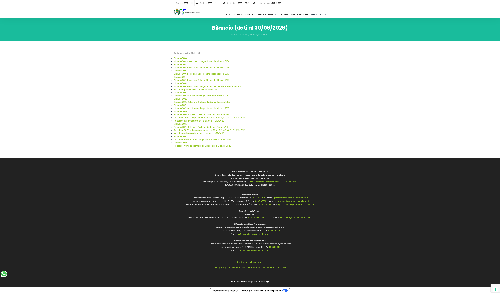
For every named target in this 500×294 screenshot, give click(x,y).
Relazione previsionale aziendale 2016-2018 (195, 89)
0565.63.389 (253, 217)
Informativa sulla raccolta (225, 290)
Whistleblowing (250, 267)
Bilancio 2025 (180, 142)
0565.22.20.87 (243, 3)
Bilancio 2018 (180, 83)
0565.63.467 (266, 217)
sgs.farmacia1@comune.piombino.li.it (290, 197)
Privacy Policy (220, 267)
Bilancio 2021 (180, 105)
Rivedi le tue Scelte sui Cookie (250, 262)
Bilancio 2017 (180, 76)
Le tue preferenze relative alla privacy (261, 290)
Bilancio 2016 (180, 70)
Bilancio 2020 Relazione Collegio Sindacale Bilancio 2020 (202, 102)
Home (229, 14)
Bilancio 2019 (180, 92)
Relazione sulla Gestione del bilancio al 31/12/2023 (199, 133)
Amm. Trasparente (299, 14)
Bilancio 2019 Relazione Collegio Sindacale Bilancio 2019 (201, 95)
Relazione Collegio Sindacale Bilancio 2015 (208, 67)
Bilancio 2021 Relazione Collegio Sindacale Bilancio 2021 (201, 108)
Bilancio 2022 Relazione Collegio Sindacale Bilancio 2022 (202, 114)
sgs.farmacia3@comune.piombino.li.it (296, 204)
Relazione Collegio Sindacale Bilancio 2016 (208, 73)
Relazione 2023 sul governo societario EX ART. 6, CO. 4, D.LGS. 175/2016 (209, 130)
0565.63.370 (274, 230)
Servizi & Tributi (266, 14)
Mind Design (248, 281)
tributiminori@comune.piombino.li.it (252, 234)
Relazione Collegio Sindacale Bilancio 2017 (208, 80)
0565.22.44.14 (213, 3)
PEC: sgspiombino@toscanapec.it (266, 181)
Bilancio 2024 (180, 136)
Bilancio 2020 (180, 98)
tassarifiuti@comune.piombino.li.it (296, 217)
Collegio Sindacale (207, 86)
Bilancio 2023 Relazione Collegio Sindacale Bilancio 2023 (202, 127)
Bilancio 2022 (180, 111)
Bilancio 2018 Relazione (185, 86)
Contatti (283, 14)
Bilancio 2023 (180, 123)
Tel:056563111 (291, 181)
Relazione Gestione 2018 (229, 86)
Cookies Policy (235, 267)
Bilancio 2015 (180, 64)
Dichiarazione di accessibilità (273, 267)
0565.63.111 (188, 3)
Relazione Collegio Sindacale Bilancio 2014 (208, 61)
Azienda (238, 14)
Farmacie (248, 14)
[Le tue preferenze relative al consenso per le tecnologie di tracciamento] (495, 289)
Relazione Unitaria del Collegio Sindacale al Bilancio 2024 (202, 139)
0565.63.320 (274, 247)
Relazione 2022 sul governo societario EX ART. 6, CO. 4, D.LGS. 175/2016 (209, 117)
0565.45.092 (276, 3)
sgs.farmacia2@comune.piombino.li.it (291, 201)
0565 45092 (260, 201)
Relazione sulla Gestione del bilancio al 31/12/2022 (199, 120)
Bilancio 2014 (180, 58)
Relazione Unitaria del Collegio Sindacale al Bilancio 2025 (202, 145)
